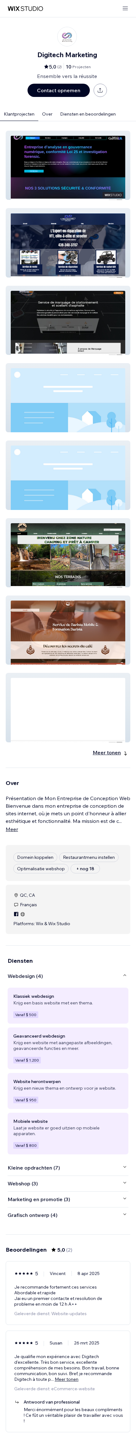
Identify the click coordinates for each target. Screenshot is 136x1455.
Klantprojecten (19, 114)
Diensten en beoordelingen (88, 114)
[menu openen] (125, 8)
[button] (68, 165)
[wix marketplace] (25, 8)
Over (47, 114)
